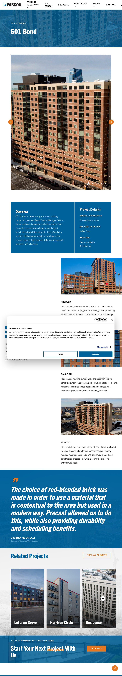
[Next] (111, 122)
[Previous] (10, 122)
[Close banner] (112, 320)
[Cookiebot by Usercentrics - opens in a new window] (96, 319)
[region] (61, 598)
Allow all (95, 354)
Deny (60, 354)
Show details (102, 347)
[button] (97, 555)
